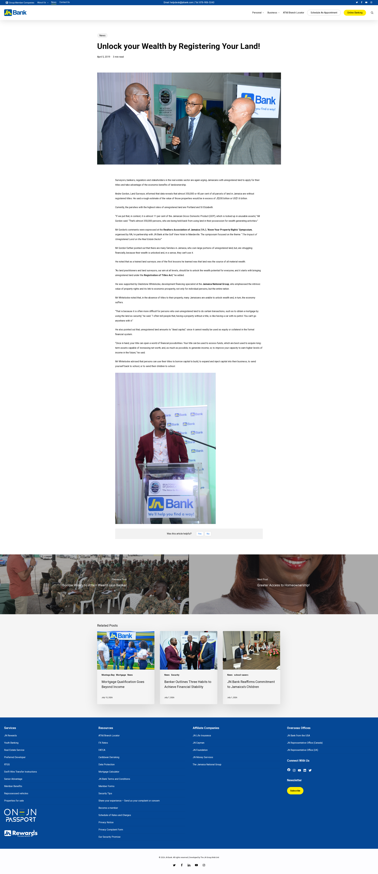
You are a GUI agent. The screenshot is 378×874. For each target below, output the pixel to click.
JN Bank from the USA (298, 735)
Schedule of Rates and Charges (114, 815)
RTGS (7, 764)
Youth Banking (11, 742)
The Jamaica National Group (207, 764)
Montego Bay (108, 675)
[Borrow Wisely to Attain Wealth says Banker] (94, 584)
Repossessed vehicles (16, 793)
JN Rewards (10, 735)
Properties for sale (14, 800)
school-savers (241, 675)
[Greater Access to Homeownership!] (283, 584)
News (102, 35)
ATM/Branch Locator (109, 735)
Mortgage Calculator (108, 771)
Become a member (108, 808)
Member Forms (106, 786)
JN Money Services (203, 757)
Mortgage (121, 675)
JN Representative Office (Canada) (305, 742)
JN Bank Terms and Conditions (114, 779)
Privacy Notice (106, 822)
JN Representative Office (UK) (302, 750)
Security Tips (105, 793)
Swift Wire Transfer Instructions (20, 771)
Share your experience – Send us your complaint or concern (129, 800)
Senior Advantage (13, 779)
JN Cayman (198, 742)
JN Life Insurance (202, 735)
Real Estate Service (14, 750)
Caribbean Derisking (108, 757)
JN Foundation (200, 750)
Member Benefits (13, 786)
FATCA (101, 750)
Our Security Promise (109, 836)
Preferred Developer (15, 757)
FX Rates (103, 742)
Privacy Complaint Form (110, 829)
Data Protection (106, 764)
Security (175, 675)
